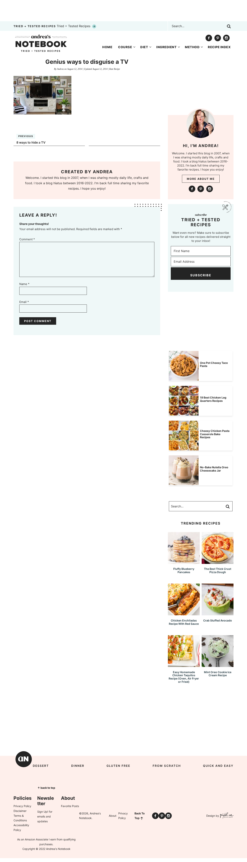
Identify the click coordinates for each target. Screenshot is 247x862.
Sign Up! (42, 811)
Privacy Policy (22, 806)
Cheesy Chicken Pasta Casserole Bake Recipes (214, 434)
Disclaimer (20, 810)
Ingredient (166, 47)
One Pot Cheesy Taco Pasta (214, 364)
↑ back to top (46, 787)
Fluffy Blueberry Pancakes (183, 570)
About (112, 815)
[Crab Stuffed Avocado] (217, 613)
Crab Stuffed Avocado (217, 620)
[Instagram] (226, 38)
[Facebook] (209, 38)
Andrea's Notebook (41, 43)
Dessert (41, 766)
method (192, 47)
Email (24, 302)
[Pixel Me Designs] (226, 816)
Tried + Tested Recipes (52, 26)
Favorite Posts (70, 806)
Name (24, 284)
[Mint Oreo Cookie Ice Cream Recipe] (217, 665)
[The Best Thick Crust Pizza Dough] (217, 562)
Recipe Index (219, 47)
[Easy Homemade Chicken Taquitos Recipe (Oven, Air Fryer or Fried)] (184, 665)
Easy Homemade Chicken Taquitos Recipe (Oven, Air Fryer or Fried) (184, 676)
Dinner (77, 766)
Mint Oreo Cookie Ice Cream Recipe (217, 673)
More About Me (201, 178)
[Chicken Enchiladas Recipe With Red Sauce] (184, 613)
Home (107, 47)
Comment (27, 239)
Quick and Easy (218, 766)
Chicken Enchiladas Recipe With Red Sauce (184, 622)
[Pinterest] (217, 38)
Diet (144, 47)
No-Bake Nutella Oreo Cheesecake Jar (214, 469)
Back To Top (139, 816)
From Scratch (167, 766)
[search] (228, 26)
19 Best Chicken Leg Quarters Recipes (213, 399)
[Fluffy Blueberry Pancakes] (184, 562)
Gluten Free (118, 766)
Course (125, 47)
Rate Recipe (114, 69)
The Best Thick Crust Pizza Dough (217, 570)
